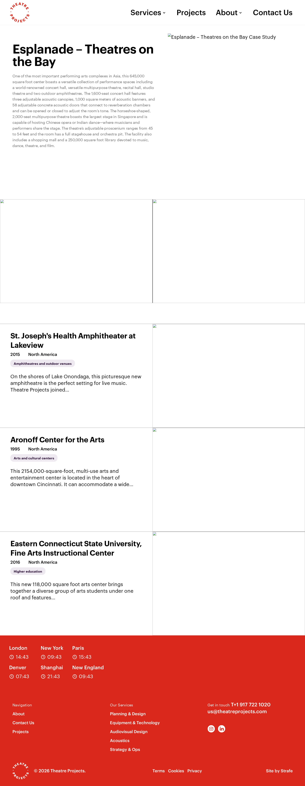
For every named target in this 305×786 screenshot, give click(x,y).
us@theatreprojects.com (237, 711)
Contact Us (273, 12)
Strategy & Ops (125, 749)
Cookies (176, 770)
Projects (191, 12)
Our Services (121, 704)
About (227, 12)
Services (146, 12)
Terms (158, 770)
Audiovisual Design (129, 731)
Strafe (287, 770)
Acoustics (119, 740)
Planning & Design (128, 713)
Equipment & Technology (135, 722)
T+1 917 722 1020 (251, 704)
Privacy (194, 770)
